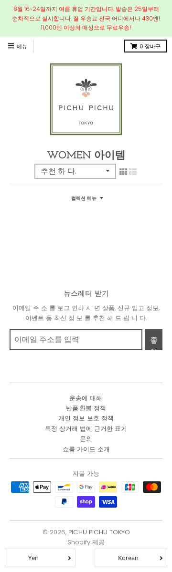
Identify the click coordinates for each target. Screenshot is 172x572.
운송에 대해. (86, 398)
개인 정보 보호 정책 (86, 418)
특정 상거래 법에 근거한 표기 (86, 428)
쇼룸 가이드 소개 (86, 449)
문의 (86, 438)
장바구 (150, 46)
